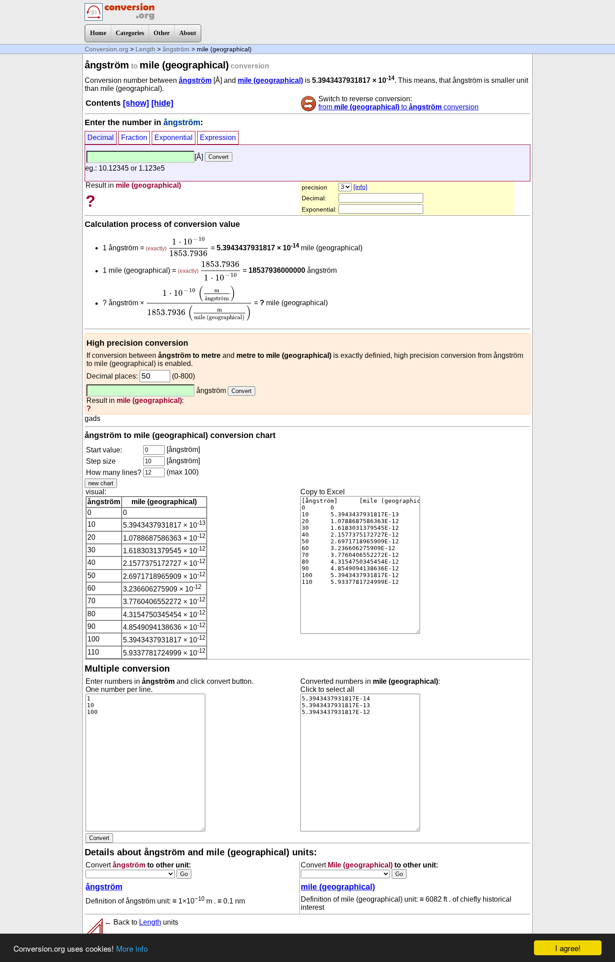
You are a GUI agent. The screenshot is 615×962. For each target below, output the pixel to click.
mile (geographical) (270, 80)
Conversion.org (106, 49)
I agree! (568, 947)
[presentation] (188, 246)
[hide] (162, 103)
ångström (176, 49)
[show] (136, 103)
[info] (360, 186)
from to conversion (398, 107)
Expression (218, 137)
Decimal (100, 137)
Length (145, 49)
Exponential (173, 137)
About (187, 33)
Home (98, 33)
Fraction (134, 137)
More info (132, 948)
